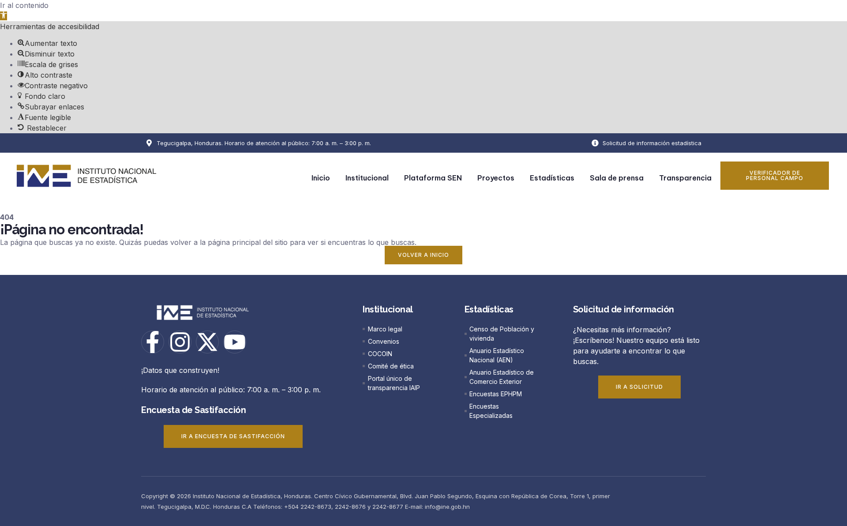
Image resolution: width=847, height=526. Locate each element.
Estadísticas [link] (552, 177)
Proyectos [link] (495, 177)
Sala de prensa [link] (617, 177)
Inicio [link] (320, 177)
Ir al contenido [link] (24, 5)
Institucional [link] (367, 177)
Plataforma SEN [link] (433, 177)
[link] (3, 15)
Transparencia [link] (685, 177)
